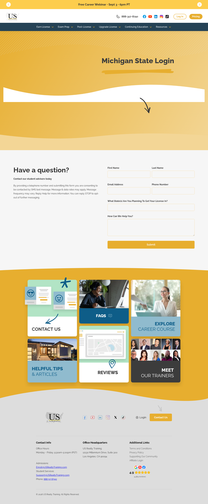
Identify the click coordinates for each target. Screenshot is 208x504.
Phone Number (160, 184)
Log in (180, 16)
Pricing (196, 16)
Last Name (157, 168)
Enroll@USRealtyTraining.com (51, 467)
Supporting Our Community (143, 456)
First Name (113, 168)
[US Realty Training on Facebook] (144, 16)
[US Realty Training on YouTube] (150, 16)
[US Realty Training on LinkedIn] (156, 16)
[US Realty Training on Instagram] (161, 16)
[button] (8, 4)
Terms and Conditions (140, 448)
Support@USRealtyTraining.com (52, 475)
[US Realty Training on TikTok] (167, 16)
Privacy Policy (136, 452)
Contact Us (161, 417)
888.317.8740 (50, 479)
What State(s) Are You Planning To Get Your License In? (138, 201)
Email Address (115, 184)
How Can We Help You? (120, 216)
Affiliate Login (136, 460)
